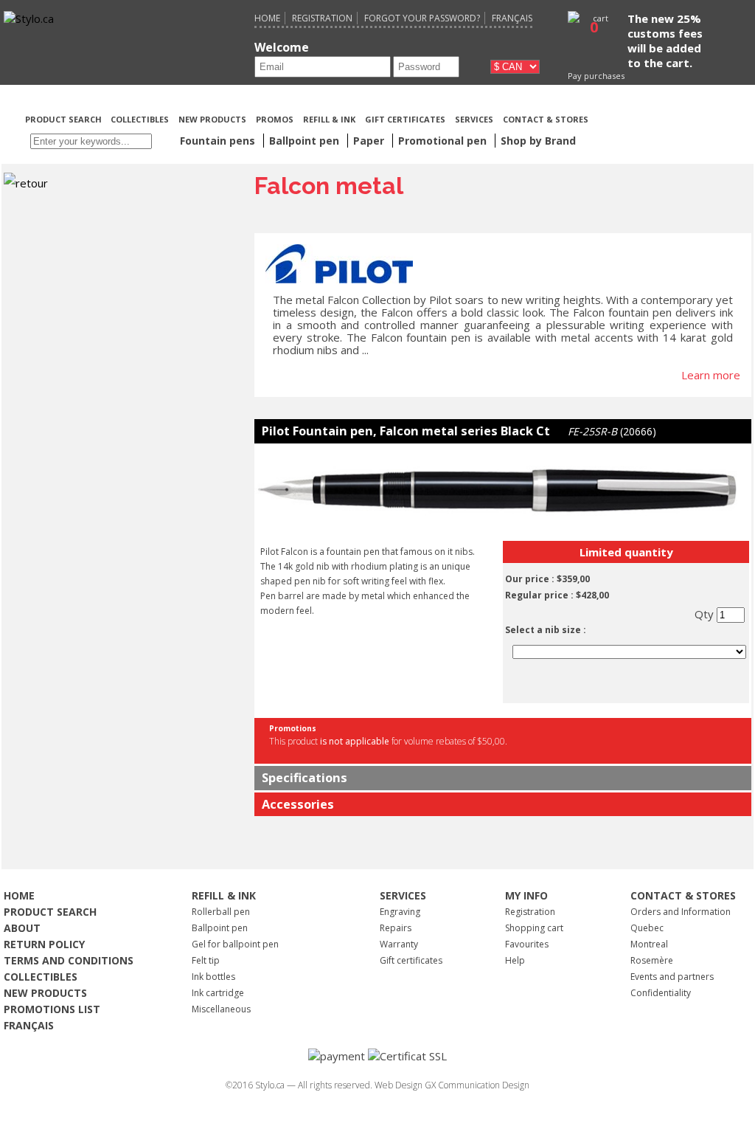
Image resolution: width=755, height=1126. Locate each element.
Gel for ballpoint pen (235, 944)
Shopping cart (534, 928)
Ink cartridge (218, 993)
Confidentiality (660, 993)
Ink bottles (213, 976)
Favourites (527, 944)
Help (515, 960)
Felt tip (206, 960)
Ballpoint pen (220, 928)
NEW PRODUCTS (212, 119)
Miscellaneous (221, 1009)
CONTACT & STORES (545, 119)
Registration (322, 18)
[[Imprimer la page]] (670, 118)
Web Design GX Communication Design (452, 1085)
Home (267, 18)
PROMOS (274, 119)
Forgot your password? (422, 18)
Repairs (395, 928)
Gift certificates (411, 960)
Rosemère (651, 960)
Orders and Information (680, 911)
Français (512, 18)
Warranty (399, 944)
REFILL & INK (329, 119)
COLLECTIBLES (140, 119)
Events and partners (672, 976)
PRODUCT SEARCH (64, 119)
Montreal (649, 944)
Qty (706, 614)
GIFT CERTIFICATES (405, 119)
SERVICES (474, 119)
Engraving (400, 911)
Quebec (647, 928)
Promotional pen (444, 141)
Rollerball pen (221, 911)
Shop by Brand (538, 141)
